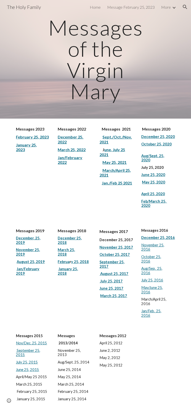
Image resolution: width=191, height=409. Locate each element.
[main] (95, 59)
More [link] (166, 7)
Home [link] (95, 7)
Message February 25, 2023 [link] (131, 7)
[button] (185, 7)
